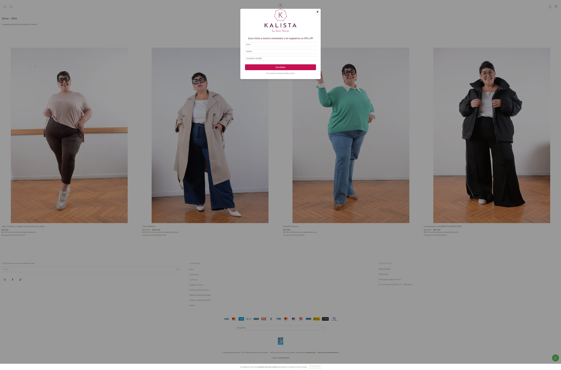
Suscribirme (280, 67)
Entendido (315, 367)
